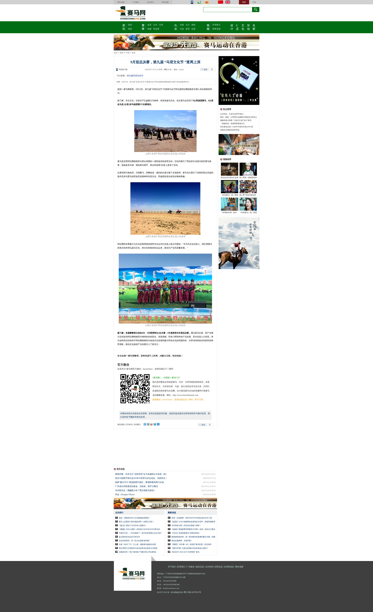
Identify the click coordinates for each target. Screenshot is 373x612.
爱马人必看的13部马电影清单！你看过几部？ (136, 522)
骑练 (193, 25)
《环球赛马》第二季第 (229, 195)
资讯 (123, 27)
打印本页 (129, 424)
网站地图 (120, 2)
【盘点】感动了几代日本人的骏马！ (133, 525)
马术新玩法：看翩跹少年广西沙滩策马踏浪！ (135, 490)
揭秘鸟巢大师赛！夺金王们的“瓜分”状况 (235, 120)
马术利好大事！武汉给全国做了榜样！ (186, 525)
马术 (155, 25)
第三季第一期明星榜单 (248, 178)
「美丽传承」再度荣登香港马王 (232, 124)
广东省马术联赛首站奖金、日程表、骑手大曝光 (136, 486)
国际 (130, 29)
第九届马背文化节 (135, 76)
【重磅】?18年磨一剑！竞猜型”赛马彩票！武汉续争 (191, 544)
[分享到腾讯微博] (155, 424)
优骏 (182, 25)
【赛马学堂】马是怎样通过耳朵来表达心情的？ (189, 548)
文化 (243, 27)
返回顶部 (120, 424)
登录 (244, 2)
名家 (254, 27)
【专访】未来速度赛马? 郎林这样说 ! (185, 533)
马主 (188, 25)
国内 (130, 25)
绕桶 (149, 29)
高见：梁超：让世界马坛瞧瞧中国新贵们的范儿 (238, 117)
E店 (237, 27)
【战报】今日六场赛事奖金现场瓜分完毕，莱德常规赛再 (193, 522)
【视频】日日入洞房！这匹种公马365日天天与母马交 (139, 529)
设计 (232, 27)
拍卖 (193, 29)
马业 (175, 27)
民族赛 (156, 29)
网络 (166, 69)
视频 (208, 27)
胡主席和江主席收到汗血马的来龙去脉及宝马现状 (138, 548)
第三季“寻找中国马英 (247, 195)
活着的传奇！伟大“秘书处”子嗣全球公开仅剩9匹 (137, 552)
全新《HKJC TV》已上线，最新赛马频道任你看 (137, 544)
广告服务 (135, 2)
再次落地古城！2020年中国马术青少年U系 (236, 127)
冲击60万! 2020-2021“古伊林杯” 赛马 (185, 552)
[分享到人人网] (158, 424)
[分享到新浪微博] (151, 424)
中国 (127, 53)
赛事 (143, 27)
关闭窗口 (137, 424)
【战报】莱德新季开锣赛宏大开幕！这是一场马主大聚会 (193, 529)
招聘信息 (218, 567)
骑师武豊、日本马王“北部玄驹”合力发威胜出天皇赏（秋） (141, 474)
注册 (254, 2)
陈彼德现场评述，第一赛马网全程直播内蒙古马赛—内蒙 (193, 537)
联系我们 (181, 567)
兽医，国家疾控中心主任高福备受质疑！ (134, 518)
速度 (149, 25)
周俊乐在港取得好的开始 (229, 130)
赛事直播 (216, 29)
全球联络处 (229, 567)
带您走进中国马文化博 (229, 178)
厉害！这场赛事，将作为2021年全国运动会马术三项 (191, 518)
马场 (182, 29)
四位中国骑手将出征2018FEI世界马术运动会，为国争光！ (141, 478)
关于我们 (172, 567)
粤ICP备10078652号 (192, 592)
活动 (248, 27)
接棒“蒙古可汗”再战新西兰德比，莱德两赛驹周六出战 (139, 482)
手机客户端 (123, 69)
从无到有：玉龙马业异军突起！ (232, 114)
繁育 (188, 29)
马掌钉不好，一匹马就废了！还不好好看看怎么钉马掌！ (141, 533)
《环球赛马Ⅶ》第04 (229, 213)
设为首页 (150, 2)
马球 (161, 25)
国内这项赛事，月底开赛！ (181, 541)
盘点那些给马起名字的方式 (129, 537)
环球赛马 (216, 25)
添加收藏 (165, 2)
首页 (115, 53)
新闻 (121, 53)
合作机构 (209, 567)
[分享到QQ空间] (148, 424)
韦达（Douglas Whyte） (125, 494)
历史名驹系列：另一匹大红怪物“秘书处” (134, 541)
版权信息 (200, 567)
